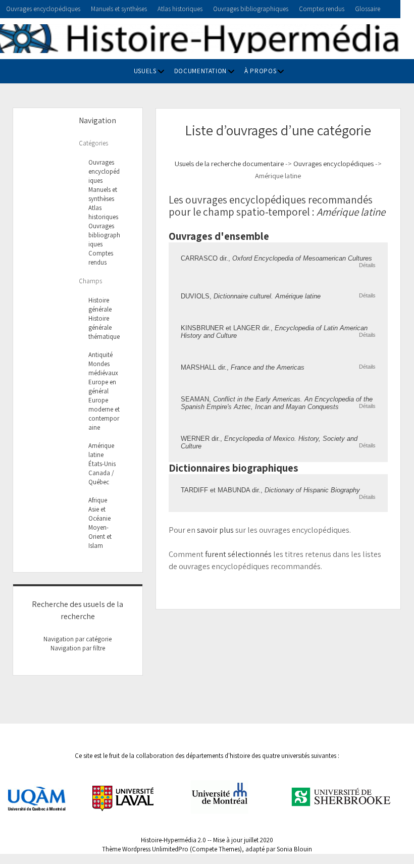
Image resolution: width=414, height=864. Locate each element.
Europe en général (102, 386)
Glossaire (367, 9)
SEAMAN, (277, 403)
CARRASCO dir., (276, 258)
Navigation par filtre (77, 648)
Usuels (145, 71)
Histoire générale (100, 305)
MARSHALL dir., (242, 367)
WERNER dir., (269, 442)
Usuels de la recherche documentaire (229, 163)
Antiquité (100, 354)
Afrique (97, 500)
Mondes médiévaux (103, 368)
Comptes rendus (321, 9)
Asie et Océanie (99, 514)
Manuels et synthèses (119, 9)
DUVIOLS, (251, 296)
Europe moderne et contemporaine (104, 414)
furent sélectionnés (238, 554)
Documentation (200, 71)
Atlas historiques (180, 9)
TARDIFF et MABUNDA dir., (270, 490)
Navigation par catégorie (77, 639)
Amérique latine (101, 450)
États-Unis (102, 464)
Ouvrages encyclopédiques (43, 9)
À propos (260, 71)
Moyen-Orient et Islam (100, 536)
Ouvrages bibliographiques (250, 9)
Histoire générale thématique (104, 327)
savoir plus (215, 530)
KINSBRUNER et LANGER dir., (274, 331)
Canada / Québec (101, 477)
